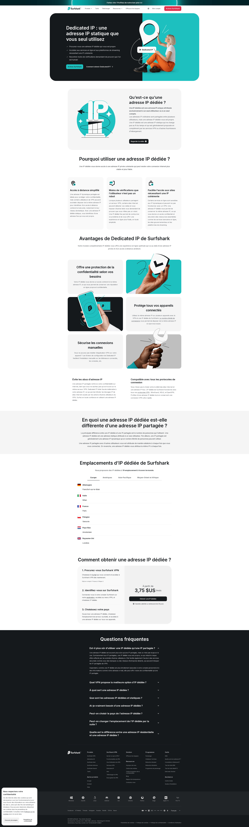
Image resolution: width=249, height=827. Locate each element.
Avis (108, 771)
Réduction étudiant (151, 762)
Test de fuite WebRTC (171, 768)
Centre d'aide (169, 781)
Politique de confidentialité (158, 822)
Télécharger (106, 8)
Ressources (117, 8)
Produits (87, 8)
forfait (94, 575)
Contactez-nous (130, 782)
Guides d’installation (171, 784)
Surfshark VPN (91, 756)
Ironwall (89, 784)
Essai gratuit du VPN (112, 777)
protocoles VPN (143, 392)
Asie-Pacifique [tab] (124, 478)
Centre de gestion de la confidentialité (133, 772)
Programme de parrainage (153, 768)
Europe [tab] (93, 478)
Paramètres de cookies (127, 822)
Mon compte (156, 8)
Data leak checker (170, 771)
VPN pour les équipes (133, 8)
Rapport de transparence (133, 779)
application (91, 597)
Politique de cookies (142, 822)
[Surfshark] (74, 8)
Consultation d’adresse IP (172, 762)
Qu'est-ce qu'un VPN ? (113, 756)
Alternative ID (91, 759)
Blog (127, 776)
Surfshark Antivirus (92, 765)
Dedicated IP (110, 768)
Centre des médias (131, 768)
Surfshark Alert (91, 762)
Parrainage (149, 756)
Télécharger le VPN (112, 774)
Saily (88, 787)
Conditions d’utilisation (174, 822)
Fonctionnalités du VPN (113, 759)
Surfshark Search (92, 768)
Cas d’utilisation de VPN (113, 762)
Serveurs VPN (110, 765)
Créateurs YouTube (151, 759)
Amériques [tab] (107, 478)
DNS (166, 756)
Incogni (89, 781)
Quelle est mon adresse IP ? (173, 759)
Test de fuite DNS (170, 765)
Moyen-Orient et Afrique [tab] (148, 478)
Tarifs (97, 8)
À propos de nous (131, 765)
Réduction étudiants (151, 765)
